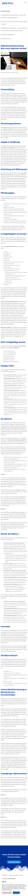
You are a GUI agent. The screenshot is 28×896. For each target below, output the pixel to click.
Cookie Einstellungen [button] (7, 892)
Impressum (5, 875)
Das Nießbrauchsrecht (6, 38)
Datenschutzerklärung (14, 875)
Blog (21, 875)
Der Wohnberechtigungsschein (8, 34)
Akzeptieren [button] (16, 892)
